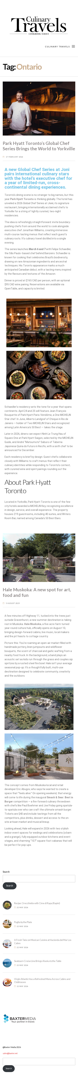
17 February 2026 (14, 157)
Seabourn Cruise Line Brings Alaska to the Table (37, 961)
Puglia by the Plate (23, 922)
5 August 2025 (13, 603)
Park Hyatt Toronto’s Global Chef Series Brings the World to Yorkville (39, 146)
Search (6, 871)
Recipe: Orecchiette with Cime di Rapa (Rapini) (37, 903)
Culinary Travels (58, 46)
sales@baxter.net (10, 1053)
